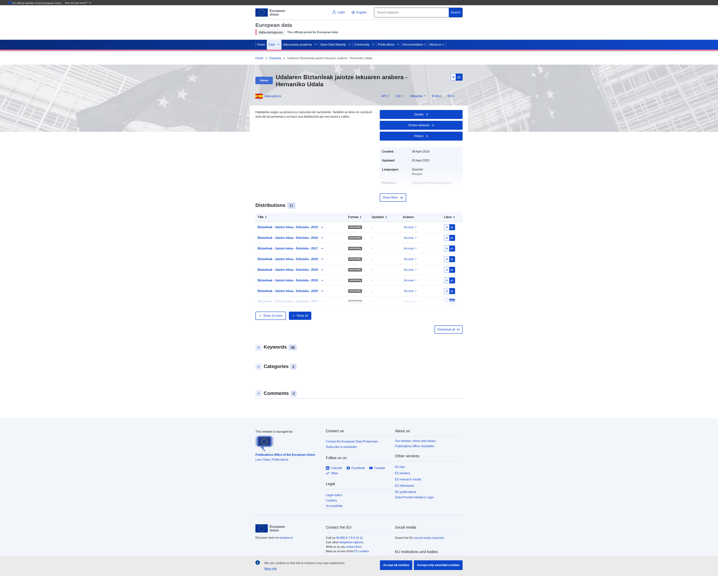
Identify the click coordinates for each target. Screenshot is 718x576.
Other (334, 473)
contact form (353, 546)
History (419, 136)
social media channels (429, 537)
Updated (378, 217)
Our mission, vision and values (415, 441)
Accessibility (334, 505)
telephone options (351, 542)
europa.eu (286, 537)
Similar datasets (418, 125)
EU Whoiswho (404, 485)
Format (353, 217)
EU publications (405, 491)
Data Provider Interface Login (414, 497)
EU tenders (402, 473)
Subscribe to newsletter (341, 446)
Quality (419, 114)
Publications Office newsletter (414, 446)
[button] (78, 2)
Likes (448, 217)
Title (261, 217)
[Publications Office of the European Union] (288, 442)
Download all (446, 329)
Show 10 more (273, 315)
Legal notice (334, 495)
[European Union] (288, 528)
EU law (400, 466)
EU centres (361, 551)
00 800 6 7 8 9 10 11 (349, 537)
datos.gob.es (272, 96)
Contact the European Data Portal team (352, 441)
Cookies (331, 500)
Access (409, 227)
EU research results (408, 479)
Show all (302, 315)
